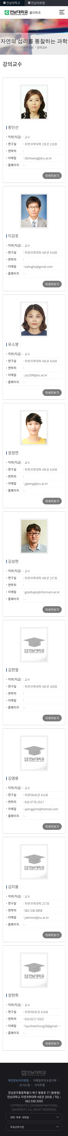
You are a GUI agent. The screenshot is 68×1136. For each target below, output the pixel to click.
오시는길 (25, 1085)
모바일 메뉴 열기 (62, 12)
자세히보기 (52, 175)
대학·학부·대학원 (19, 1117)
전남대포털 (38, 3)
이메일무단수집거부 (45, 1080)
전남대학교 (13, 3)
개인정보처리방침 (18, 1080)
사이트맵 (39, 1085)
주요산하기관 (17, 1127)
